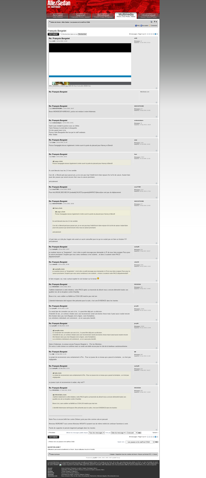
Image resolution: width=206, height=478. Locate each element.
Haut (156, 88)
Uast (53, 156)
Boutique (103, 15)
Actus (62, 468)
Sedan (154, 17)
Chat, (124, 16)
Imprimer (151, 22)
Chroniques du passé (67, 474)
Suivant (155, 432)
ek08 (53, 41)
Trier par (108, 432)
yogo (53, 142)
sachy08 (54, 249)
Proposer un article (76, 468)
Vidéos (133, 16)
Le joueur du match (89, 469)
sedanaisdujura (56, 122)
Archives (60, 17)
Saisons (82, 474)
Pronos (81, 469)
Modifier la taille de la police (155, 22)
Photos (72, 472)
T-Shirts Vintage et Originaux (103, 17)
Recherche (93, 476)
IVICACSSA (55, 286)
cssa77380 (55, 189)
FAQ (138, 25)
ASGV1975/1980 (57, 108)
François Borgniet (57, 30)
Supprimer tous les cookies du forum (126, 454)
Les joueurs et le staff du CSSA (80, 22)
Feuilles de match (73, 469)
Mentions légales (102, 476)
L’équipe (112, 454)
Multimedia (126, 14)
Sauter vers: (121, 442)
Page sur (142, 34)
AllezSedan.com (52, 476)
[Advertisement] (115, 6)
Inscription (145, 25)
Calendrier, (75, 17)
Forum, (119, 16)
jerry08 (54, 308)
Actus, (55, 17)
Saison (80, 15)
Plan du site (74, 476)
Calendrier (64, 469)
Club (102, 469)
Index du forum (56, 22)
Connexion (154, 25)
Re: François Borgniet (59, 38)
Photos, (128, 16)
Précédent (52, 432)
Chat (67, 472)
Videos (76, 472)
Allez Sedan (65, 22)
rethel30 (54, 264)
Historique (148, 15)
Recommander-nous (113, 476)
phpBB (95, 457)
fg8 (53, 354)
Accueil (58, 15)
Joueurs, (143, 17)
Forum (63, 472)
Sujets (84, 468)
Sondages (90, 468)
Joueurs (87, 17)
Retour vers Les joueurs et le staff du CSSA (61, 441)
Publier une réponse (51, 34)
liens (95, 468)
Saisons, (149, 17)
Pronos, (81, 17)
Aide (79, 476)
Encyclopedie (85, 476)
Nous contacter (65, 476)
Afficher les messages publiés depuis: (77, 432)
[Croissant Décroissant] (134, 432)
